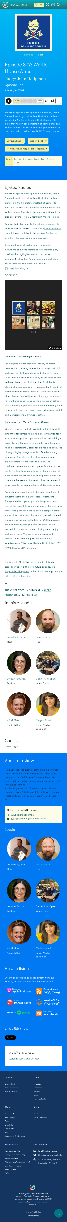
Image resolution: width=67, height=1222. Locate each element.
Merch (36, 1114)
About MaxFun (10, 1114)
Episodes (37, 1084)
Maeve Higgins (34, 159)
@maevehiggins (45, 224)
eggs (43, 159)
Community (9, 1129)
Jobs (6, 1132)
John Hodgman (16, 637)
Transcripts (38, 1088)
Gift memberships (12, 1159)
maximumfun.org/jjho (19, 799)
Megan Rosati (44, 720)
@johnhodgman (37, 259)
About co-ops (10, 1118)
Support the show (38, 141)
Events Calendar (40, 1099)
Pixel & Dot (36, 1212)
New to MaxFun (11, 1092)
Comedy (17, 159)
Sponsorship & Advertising (15, 1136)
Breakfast (51, 159)
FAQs (7, 1173)
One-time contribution (13, 1166)
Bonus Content (10, 1170)
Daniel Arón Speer (46, 678)
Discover (37, 1092)
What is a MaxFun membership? (17, 1162)
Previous (27, 55)
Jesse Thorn (43, 637)
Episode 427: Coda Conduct (24, 1058)
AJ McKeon (13, 720)
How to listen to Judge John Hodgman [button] (26, 148)
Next (42, 55)
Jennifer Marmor (16, 678)
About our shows (11, 1088)
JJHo (24, 159)
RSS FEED (31, 595)
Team (7, 1121)
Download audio (15, 141)
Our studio (9, 1125)
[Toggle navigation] (64, 4)
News (36, 1095)
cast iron (17, 163)
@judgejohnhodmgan (16, 268)
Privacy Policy (33, 1216)
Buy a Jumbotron (40, 1118)
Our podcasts (10, 1084)
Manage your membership (15, 1155)
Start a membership (12, 1151)
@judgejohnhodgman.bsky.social (28, 818)
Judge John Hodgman (25, 78)
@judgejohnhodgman (22, 815)
